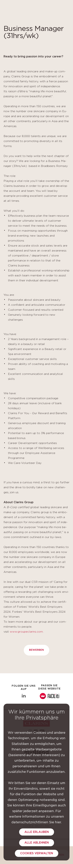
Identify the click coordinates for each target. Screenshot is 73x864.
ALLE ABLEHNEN (36, 842)
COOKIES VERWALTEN (36, 853)
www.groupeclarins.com (26, 631)
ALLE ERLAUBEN (36, 832)
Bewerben (36, 650)
